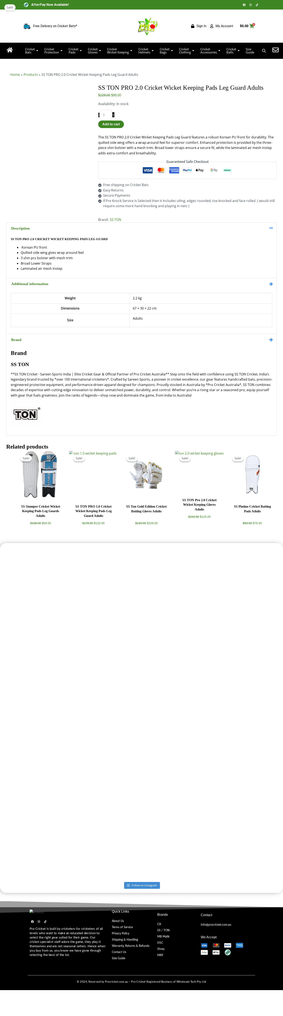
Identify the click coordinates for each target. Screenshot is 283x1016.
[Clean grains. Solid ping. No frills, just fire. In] (159, 619)
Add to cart (111, 124)
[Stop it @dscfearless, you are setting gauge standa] (88, 738)
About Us (118, 921)
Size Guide (118, 958)
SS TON (115, 219)
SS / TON (163, 930)
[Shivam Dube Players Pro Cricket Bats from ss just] (52, 574)
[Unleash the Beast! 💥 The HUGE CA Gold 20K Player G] (52, 785)
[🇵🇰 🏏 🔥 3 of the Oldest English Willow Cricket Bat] (195, 730)
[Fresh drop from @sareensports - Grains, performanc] (88, 593)
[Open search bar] (264, 50)
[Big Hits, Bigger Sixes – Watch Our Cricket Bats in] (195, 611)
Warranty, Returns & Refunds (130, 946)
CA (159, 924)
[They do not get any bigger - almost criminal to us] (123, 598)
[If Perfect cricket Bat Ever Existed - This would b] (123, 732)
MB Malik (163, 936)
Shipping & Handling (125, 939)
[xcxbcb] (37, 912)
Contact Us (119, 952)
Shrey (160, 949)
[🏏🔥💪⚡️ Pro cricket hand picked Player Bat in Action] (230, 770)
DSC (160, 942)
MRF (160, 955)
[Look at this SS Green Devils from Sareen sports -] (230, 590)
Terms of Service (122, 927)
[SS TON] (141, 413)
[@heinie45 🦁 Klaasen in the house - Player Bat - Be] (159, 767)
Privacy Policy (120, 933)
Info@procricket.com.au (216, 924)
